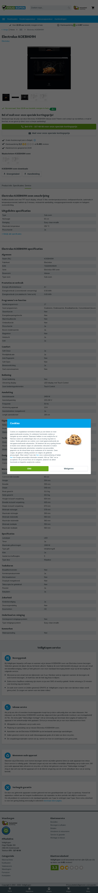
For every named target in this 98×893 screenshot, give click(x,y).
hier (37, 455)
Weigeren (69, 468)
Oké (29, 468)
